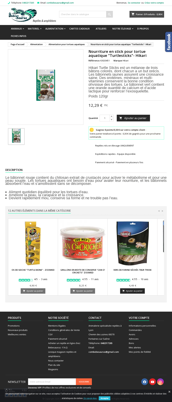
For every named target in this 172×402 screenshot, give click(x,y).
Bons (131, 343)
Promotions (14, 325)
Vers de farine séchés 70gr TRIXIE (132, 269)
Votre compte (139, 318)
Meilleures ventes (17, 334)
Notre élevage (121, 28)
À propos (143, 28)
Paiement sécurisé (57, 338)
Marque (118, 60)
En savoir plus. (90, 398)
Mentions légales (57, 325)
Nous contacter (56, 360)
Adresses (134, 338)
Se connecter (134, 2)
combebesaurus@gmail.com (60, 2)
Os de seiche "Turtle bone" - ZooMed (33, 269)
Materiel (33, 28)
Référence (94, 60)
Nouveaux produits (18, 330)
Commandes (135, 330)
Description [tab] (14, 170)
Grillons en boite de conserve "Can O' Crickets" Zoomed (82, 271)
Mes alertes (135, 347)
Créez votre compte (154, 2)
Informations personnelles (142, 325)
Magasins (53, 369)
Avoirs (132, 334)
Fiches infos (18, 36)
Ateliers (101, 28)
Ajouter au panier (132, 118)
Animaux (16, 28)
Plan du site (54, 364)
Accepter (105, 398)
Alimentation (54, 28)
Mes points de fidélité (140, 351)
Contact (95, 318)
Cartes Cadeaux (79, 28)
